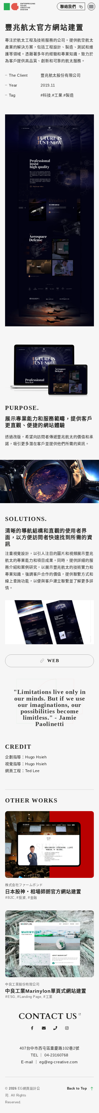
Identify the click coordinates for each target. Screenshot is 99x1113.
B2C (10, 898)
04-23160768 (56, 1055)
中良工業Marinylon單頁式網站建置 (45, 991)
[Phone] (55, 1028)
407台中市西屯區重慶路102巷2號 (49, 1048)
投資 (22, 898)
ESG (11, 997)
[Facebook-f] (32, 1028)
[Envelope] (43, 1028)
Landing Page (30, 997)
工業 (48, 997)
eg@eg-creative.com (58, 1062)
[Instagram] (67, 1028)
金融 (33, 898)
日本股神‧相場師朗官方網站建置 (43, 891)
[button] (91, 6)
